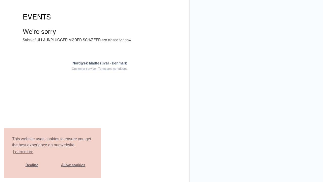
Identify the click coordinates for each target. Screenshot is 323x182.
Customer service (84, 68)
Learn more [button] (23, 152)
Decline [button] (31, 165)
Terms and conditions (112, 68)
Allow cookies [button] (73, 165)
